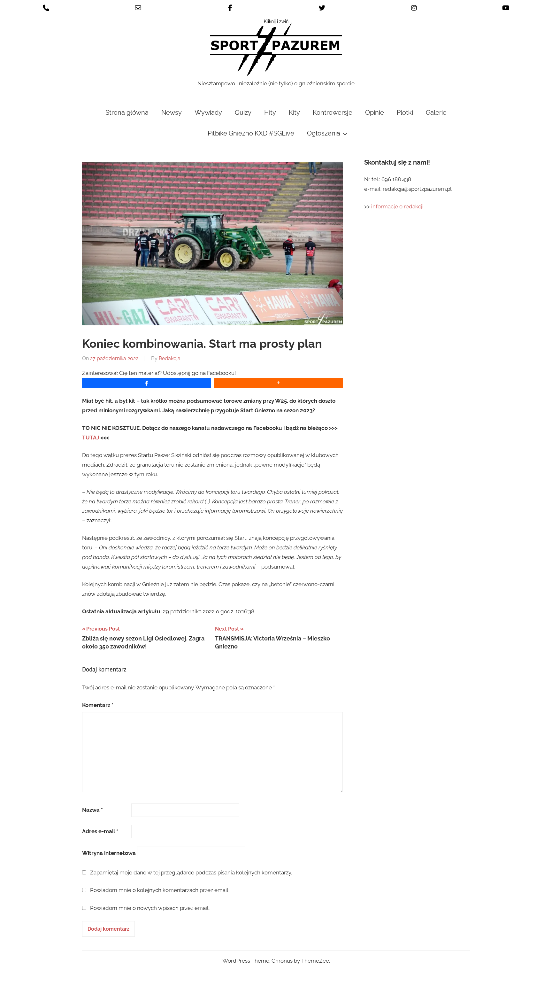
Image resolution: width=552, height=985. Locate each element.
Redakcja (169, 358)
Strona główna (127, 112)
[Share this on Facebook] (146, 383)
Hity (270, 112)
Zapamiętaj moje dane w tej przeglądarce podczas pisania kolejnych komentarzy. (191, 872)
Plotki (405, 112)
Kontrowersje (332, 112)
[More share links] (278, 383)
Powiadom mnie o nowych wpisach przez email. (150, 908)
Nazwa (92, 810)
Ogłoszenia (323, 133)
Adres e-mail (100, 831)
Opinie (374, 112)
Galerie (436, 112)
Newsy (171, 112)
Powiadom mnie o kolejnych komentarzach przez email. (159, 890)
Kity (294, 112)
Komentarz (97, 705)
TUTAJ (90, 437)
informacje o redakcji (398, 206)
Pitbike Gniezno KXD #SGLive (251, 133)
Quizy (243, 112)
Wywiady (208, 112)
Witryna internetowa (109, 853)
